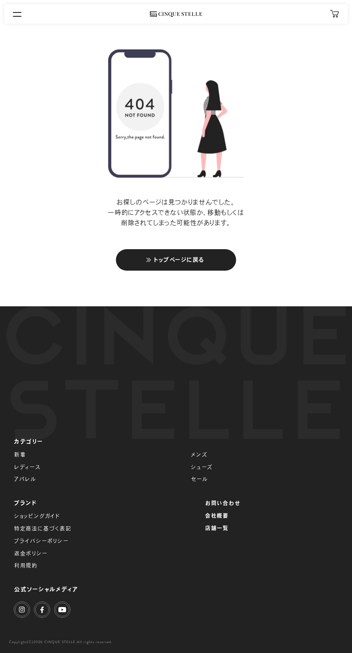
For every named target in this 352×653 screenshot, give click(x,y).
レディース (27, 467)
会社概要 (217, 515)
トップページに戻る (179, 259)
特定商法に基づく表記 (43, 528)
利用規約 (26, 565)
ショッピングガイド (37, 516)
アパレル (25, 479)
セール (199, 479)
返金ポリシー (31, 553)
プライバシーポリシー (41, 540)
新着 (20, 454)
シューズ (202, 467)
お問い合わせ (223, 503)
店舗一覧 (217, 528)
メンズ (199, 454)
